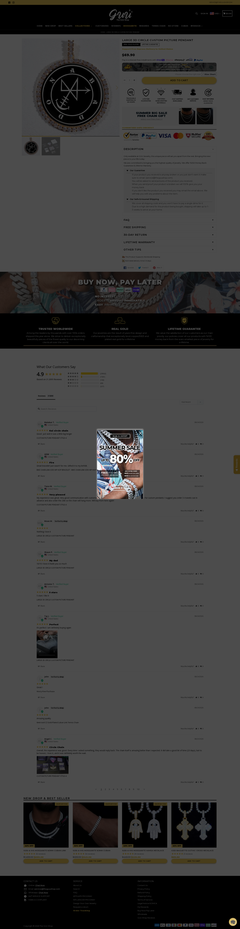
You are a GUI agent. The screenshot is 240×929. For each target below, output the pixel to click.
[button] (233, 922)
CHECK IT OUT (120, 487)
